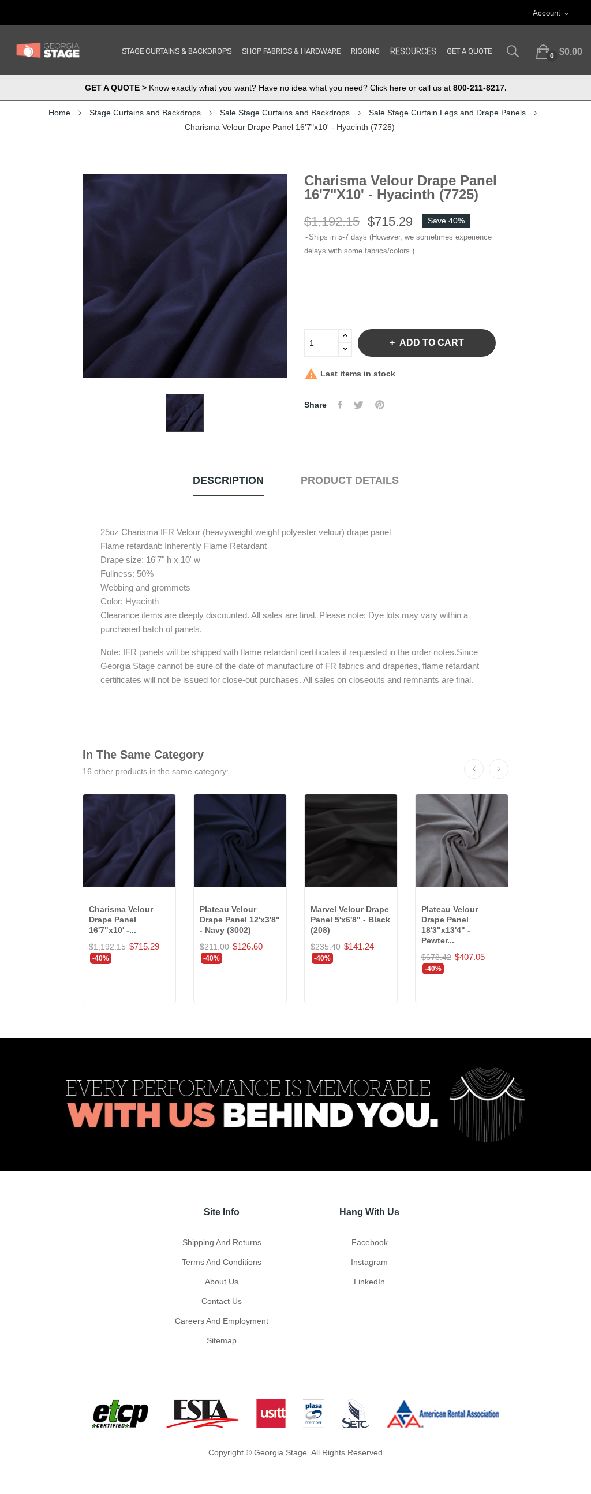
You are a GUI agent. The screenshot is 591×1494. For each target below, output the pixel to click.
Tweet (358, 404)
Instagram (369, 1262)
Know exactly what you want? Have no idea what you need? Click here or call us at (296, 87)
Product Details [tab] (350, 480)
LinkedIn (369, 1281)
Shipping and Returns (221, 1242)
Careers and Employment (221, 1320)
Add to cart (431, 343)
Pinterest (379, 404)
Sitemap (222, 1340)
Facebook (369, 1242)
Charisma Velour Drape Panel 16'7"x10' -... (121, 920)
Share (340, 404)
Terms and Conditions (221, 1262)
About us (221, 1281)
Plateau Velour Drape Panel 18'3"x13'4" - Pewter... (449, 925)
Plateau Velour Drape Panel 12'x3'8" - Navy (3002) (240, 920)
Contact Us (221, 1301)
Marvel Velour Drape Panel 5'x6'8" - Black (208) (350, 920)
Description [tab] (228, 480)
